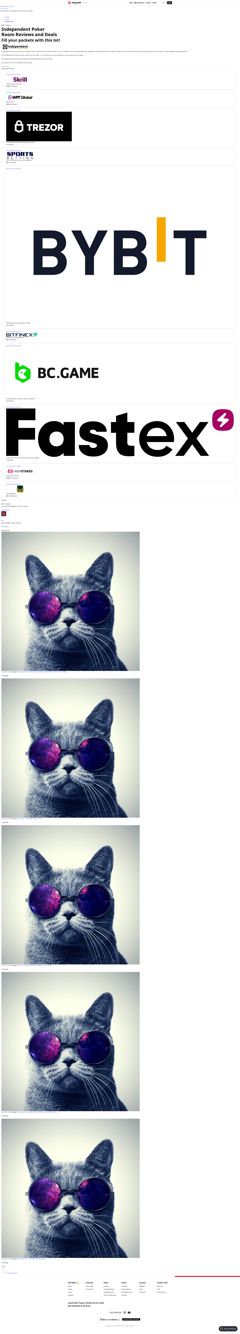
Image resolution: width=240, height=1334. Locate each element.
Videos (154, 3)
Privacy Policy (161, 1292)
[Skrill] (20, 79)
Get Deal (9, 74)
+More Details (16, 74)
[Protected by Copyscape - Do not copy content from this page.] (131, 1319)
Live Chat (142, 1292)
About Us (160, 1286)
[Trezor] (39, 126)
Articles (148, 3)
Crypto (70, 1289)
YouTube (124, 1295)
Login (169, 2)
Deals (131, 3)
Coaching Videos (109, 1289)
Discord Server (126, 1289)
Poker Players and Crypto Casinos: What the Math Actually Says (36, 1112)
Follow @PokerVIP (12, 1273)
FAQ (158, 1289)
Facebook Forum (126, 1292)
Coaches (106, 1286)
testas (3, 517)
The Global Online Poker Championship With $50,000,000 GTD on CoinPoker (41, 672)
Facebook (4, 6)
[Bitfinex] (21, 335)
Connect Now (4, 9)
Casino (70, 1292)
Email (11, 6)
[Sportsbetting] (20, 156)
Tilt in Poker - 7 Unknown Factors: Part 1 (29, 819)
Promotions (89, 1289)
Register (7, 510)
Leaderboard (140, 3)
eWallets (70, 1295)
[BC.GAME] (56, 372)
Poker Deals (89, 1286)
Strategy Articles (109, 1292)
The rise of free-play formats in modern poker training (33, 965)
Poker (70, 1286)
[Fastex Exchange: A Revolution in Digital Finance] (120, 433)
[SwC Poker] (20, 489)
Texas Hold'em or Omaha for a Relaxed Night (30, 1259)
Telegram (142, 1286)
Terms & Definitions (110, 1295)
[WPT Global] (20, 97)
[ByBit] (120, 246)
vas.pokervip (5, 672)
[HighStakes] (20, 471)
